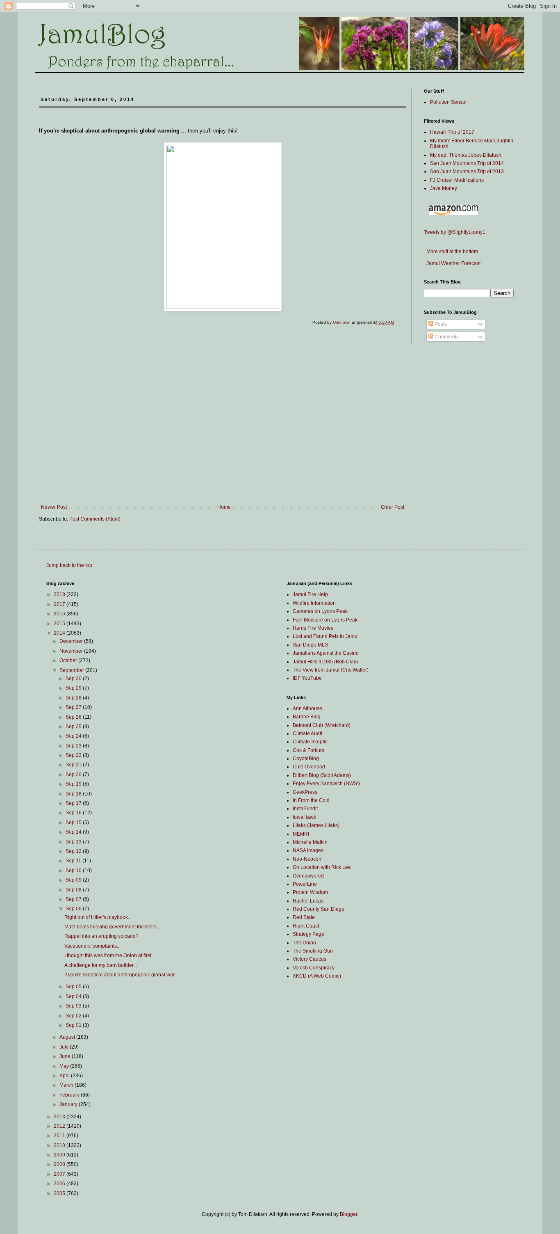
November (71, 651)
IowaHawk (304, 817)
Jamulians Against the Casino (326, 653)
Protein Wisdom (310, 892)
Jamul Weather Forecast (452, 263)
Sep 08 (74, 890)
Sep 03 (74, 1006)
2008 (60, 1164)
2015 (60, 623)
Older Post (392, 507)
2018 (60, 594)
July (64, 1047)
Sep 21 (74, 765)
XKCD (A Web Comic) (317, 976)
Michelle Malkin (310, 842)
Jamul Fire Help (310, 594)
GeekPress (305, 792)
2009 (60, 1155)
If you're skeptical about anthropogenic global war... (121, 975)
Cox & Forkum (308, 750)
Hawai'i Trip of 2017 (452, 132)
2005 (60, 1193)
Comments (446, 337)
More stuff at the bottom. (451, 251)
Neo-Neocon (307, 859)
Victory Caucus (309, 959)
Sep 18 (74, 794)
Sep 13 (74, 842)
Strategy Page (308, 934)
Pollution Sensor (448, 102)
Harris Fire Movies (313, 628)
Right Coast (306, 926)
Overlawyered (308, 876)
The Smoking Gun (313, 951)
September (72, 670)
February (70, 1095)
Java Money (443, 188)
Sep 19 (74, 784)
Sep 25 (74, 726)
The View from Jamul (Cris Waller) (331, 670)
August (67, 1037)
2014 (60, 633)
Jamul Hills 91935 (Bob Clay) (325, 662)
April (65, 1076)
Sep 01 (74, 1025)
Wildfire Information (314, 603)
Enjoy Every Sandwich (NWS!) (326, 783)
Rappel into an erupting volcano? (101, 936)
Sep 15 (74, 822)
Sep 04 (74, 996)
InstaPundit (305, 808)
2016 (60, 614)
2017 (60, 604)
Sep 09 (74, 880)
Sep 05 (74, 986)
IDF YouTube (307, 678)
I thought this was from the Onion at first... (109, 955)
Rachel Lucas (308, 901)
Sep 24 (74, 736)
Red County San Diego (318, 909)
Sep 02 (74, 1016)
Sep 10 (74, 870)
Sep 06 (74, 909)
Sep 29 (74, 688)
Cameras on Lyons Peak (320, 611)
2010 (60, 1145)
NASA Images (308, 850)
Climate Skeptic (310, 742)
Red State (304, 917)
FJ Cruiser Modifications (457, 180)
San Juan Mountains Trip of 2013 (467, 171)
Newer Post (54, 507)
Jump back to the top (69, 565)
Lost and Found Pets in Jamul (326, 636)
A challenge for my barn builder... (100, 965)
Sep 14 (74, 832)
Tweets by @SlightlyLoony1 (454, 232)
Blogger (348, 1214)
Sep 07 (74, 899)
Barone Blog (307, 717)
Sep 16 (74, 813)
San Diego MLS (310, 645)
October (68, 660)
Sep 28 (74, 698)
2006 (60, 1183)
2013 (60, 1117)
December (71, 641)
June (65, 1056)
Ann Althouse (307, 708)
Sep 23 (74, 746)
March (67, 1085)
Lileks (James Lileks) (316, 825)
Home (224, 507)
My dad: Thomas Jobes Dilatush (465, 155)
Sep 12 (74, 851)
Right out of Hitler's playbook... (98, 917)
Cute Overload (309, 767)
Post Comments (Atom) (95, 519)
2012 (60, 1126)
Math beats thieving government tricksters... (112, 927)
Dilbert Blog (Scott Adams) (322, 775)
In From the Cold (311, 800)
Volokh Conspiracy (314, 968)
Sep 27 (74, 707)
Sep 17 (74, 803)
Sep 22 (74, 755)
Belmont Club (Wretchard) (322, 725)
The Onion (304, 943)
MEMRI (301, 834)
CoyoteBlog (306, 758)
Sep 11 (74, 861)
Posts (440, 324)
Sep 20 (74, 774)
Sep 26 (74, 717)
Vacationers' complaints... (92, 946)
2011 (60, 1135)
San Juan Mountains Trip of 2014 (467, 163)
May (64, 1066)
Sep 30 (74, 678)
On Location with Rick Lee (322, 867)
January (69, 1104)
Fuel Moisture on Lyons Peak (325, 620)
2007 (60, 1174)
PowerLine (305, 884)
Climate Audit (307, 733)
